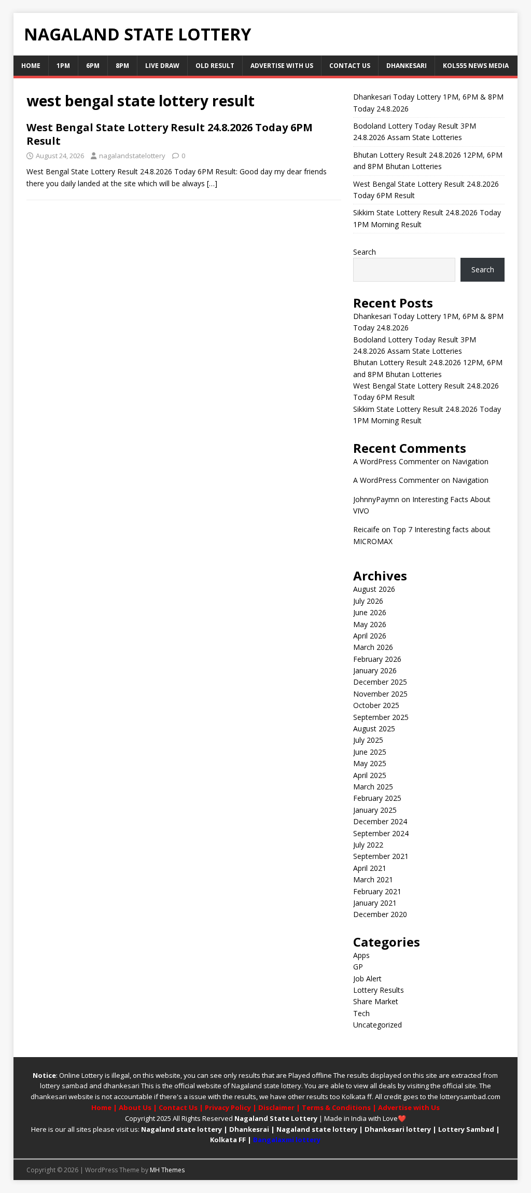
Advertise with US (281, 65)
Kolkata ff (357, 1096)
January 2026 (375, 670)
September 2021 (381, 856)
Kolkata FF (228, 1139)
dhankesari (121, 1085)
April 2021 (369, 868)
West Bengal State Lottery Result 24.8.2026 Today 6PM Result (169, 134)
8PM (122, 65)
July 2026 (368, 601)
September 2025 (381, 717)
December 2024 (380, 821)
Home (30, 65)
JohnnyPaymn (376, 499)
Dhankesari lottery (398, 1129)
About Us (135, 1107)
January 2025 (375, 810)
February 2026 (377, 659)
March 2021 (373, 879)
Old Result (214, 65)
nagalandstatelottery (132, 155)
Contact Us (349, 65)
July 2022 (368, 845)
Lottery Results (378, 990)
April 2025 (369, 775)
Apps (361, 955)
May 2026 (369, 624)
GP (358, 967)
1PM (63, 65)
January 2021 (375, 903)
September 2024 (381, 833)
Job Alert (367, 978)
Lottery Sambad (466, 1129)
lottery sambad (64, 1085)
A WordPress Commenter (396, 461)
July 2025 (368, 740)
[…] (212, 183)
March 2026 (373, 647)
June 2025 (369, 752)
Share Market (375, 1001)
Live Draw (162, 65)
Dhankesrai (249, 1129)
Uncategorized (377, 1025)
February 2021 (377, 891)
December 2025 (380, 682)
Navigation (470, 461)
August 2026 (374, 589)
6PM (93, 65)
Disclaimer (276, 1107)
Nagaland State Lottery (275, 1118)
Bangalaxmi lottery (286, 1139)
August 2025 (374, 728)
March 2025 (373, 787)
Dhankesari (406, 65)
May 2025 (369, 763)
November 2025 (380, 694)
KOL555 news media (476, 65)
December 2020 (380, 914)
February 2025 (377, 798)
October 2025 (376, 705)
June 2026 (369, 612)
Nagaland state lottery (266, 1085)
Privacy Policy (228, 1107)
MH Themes (167, 1170)
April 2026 (369, 636)
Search (364, 252)
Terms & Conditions (336, 1107)
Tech (361, 1013)
